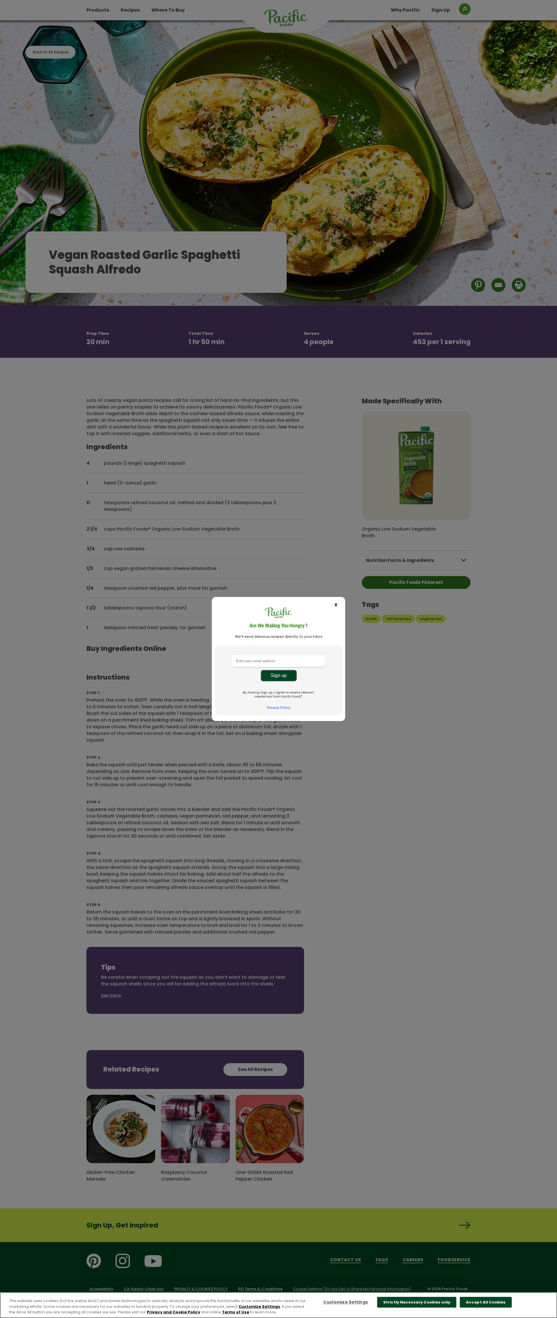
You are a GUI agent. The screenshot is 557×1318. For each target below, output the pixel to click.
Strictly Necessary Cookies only (416, 1302)
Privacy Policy (278, 707)
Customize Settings (259, 1306)
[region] (278, 1305)
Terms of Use (235, 1312)
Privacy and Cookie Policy (173, 1312)
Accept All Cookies (486, 1302)
